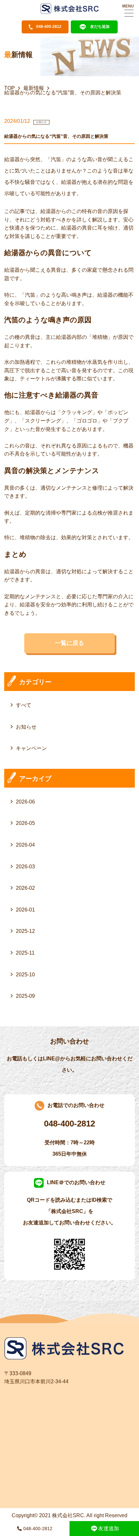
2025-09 (25, 996)
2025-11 (25, 953)
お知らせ (26, 727)
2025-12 (25, 931)
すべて (23, 705)
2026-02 (25, 888)
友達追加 (108, 1528)
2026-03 (25, 866)
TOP (9, 88)
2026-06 (25, 801)
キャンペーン (31, 748)
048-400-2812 (37, 1528)
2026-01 (25, 909)
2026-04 (25, 845)
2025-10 (25, 974)
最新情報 (33, 88)
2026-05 (25, 823)
